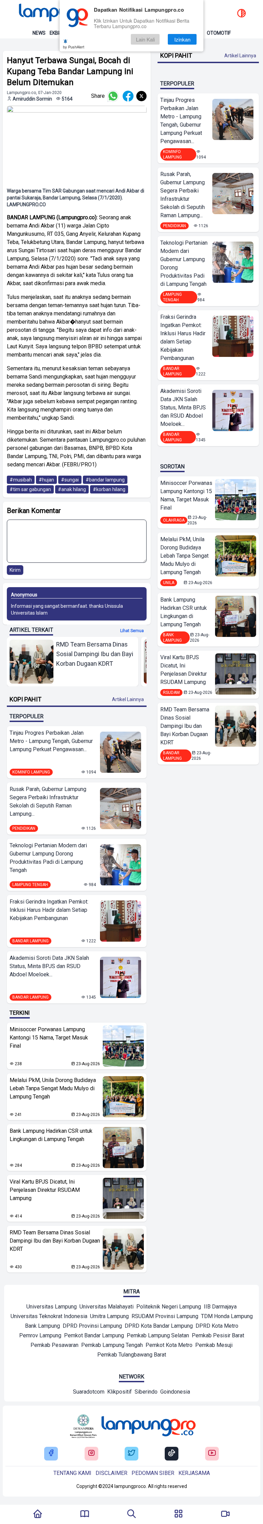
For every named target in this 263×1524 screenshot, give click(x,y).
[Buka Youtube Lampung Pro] (212, 1453)
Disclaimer (111, 1473)
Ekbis (56, 33)
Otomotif (219, 33)
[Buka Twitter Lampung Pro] (131, 1453)
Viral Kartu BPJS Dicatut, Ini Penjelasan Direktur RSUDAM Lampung (45, 1189)
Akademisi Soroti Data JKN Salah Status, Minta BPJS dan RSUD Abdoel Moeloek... (49, 966)
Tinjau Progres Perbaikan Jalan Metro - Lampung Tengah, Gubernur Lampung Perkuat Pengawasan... (51, 741)
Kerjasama (194, 1473)
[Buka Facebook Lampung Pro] (51, 1453)
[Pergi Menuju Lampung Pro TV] (225, 1514)
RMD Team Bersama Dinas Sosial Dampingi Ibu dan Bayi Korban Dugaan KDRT (55, 1240)
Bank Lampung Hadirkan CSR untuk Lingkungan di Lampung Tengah (51, 1135)
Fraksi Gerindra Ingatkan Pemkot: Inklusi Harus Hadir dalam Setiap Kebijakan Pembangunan (49, 909)
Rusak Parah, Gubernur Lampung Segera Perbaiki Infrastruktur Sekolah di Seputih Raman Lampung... (48, 801)
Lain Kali (145, 39)
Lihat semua (132, 630)
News (39, 33)
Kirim (15, 570)
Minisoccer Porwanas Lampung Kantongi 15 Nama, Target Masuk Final (49, 1037)
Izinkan (182, 39)
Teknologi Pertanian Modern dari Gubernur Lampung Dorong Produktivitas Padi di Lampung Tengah (48, 857)
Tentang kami (72, 1473)
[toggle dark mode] (241, 13)
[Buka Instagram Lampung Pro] (91, 1453)
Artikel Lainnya (128, 699)
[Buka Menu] (178, 1514)
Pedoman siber (153, 1473)
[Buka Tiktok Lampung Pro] (171, 1453)
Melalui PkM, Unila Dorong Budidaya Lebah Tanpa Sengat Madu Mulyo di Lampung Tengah (53, 1088)
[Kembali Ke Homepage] (37, 1514)
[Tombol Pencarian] (131, 1514)
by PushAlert (73, 46)
